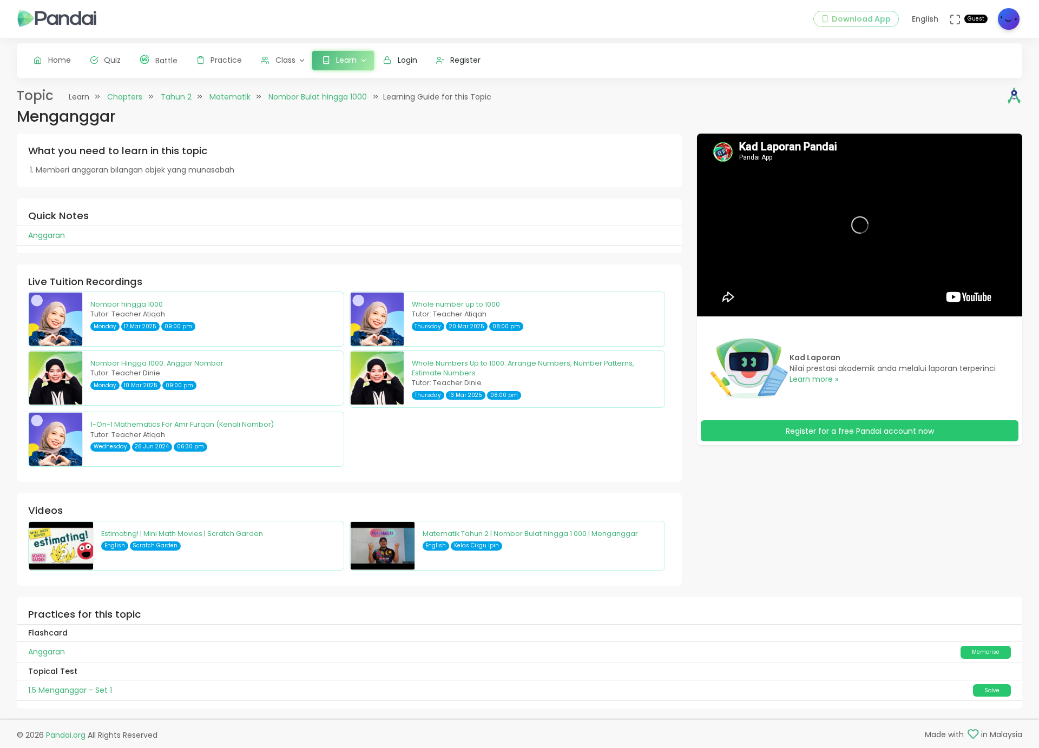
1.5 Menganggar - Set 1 (70, 690)
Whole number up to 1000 (456, 304)
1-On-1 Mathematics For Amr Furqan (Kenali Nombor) (182, 424)
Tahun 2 (176, 96)
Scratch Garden (155, 545)
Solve (991, 690)
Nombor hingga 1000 (126, 304)
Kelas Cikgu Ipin (476, 545)
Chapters (124, 96)
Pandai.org (66, 735)
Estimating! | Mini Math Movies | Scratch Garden (182, 533)
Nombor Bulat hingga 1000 (317, 96)
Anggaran (46, 651)
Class (285, 60)
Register (465, 60)
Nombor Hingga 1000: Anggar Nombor (156, 363)
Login (407, 60)
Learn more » (814, 379)
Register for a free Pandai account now (860, 431)
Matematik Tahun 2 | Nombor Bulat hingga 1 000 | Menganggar (530, 533)
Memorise (985, 652)
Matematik (230, 96)
